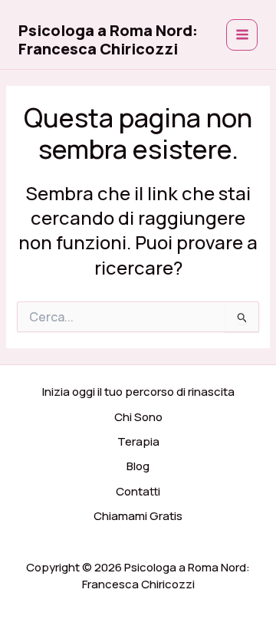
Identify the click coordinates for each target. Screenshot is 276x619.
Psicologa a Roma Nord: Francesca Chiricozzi (108, 39)
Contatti (138, 491)
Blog (138, 466)
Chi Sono (138, 417)
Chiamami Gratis (138, 516)
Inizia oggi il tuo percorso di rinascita (138, 392)
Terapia (138, 441)
